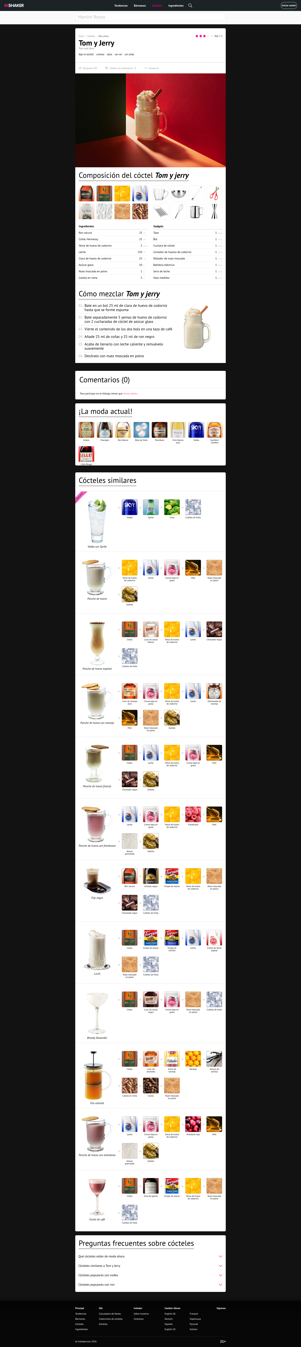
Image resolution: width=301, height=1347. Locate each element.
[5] (212, 36)
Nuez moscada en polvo (93, 271)
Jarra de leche (161, 271)
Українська (195, 1318)
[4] (208, 36)
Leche (82, 252)
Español (169, 1324)
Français (194, 1313)
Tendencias (121, 5)
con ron (118, 54)
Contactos (139, 1318)
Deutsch (169, 1318)
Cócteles (157, 5)
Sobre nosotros (141, 1313)
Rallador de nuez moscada (169, 258)
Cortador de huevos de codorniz (172, 252)
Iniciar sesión (289, 5)
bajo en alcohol (86, 54)
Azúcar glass (86, 265)
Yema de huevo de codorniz (95, 245)
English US (170, 1329)
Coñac (88, 239)
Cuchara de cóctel (164, 245)
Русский (194, 1324)
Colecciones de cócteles (111, 1318)
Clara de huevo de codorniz (95, 258)
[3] (204, 36)
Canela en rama (88, 278)
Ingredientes (175, 5)
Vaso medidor (161, 278)
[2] (201, 36)
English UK (170, 1313)
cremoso (100, 54)
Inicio (81, 36)
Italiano (193, 1329)
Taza (156, 232)
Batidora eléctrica (163, 265)
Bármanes (140, 5)
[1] (197, 36)
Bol (155, 239)
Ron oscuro (85, 232)
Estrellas (103, 1324)
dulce (109, 54)
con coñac (129, 54)
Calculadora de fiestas (110, 1313)
